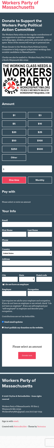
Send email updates (13, 322)
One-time (14, 180)
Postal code (41, 275)
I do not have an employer (17, 284)
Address (6, 259)
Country (6, 249)
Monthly (40, 180)
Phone (5, 240)
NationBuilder (20, 426)
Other (14, 157)
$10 (40, 123)
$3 (40, 115)
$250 (14, 149)
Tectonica (41, 426)
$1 (14, 115)
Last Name (33, 230)
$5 (14, 123)
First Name (7, 230)
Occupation (33, 289)
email (15, 421)
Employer (6, 289)
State (21, 275)
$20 (14, 132)
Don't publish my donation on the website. (23, 327)
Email (5, 220)
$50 (14, 140)
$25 (40, 132)
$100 (40, 140)
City (4, 275)
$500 (40, 149)
